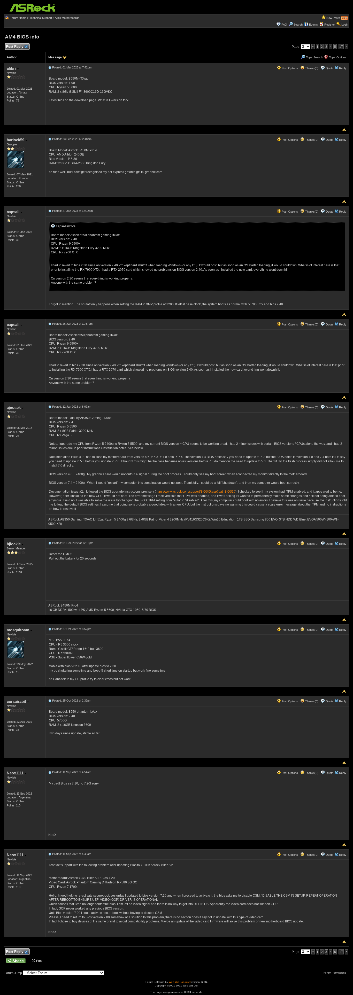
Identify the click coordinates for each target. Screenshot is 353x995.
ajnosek (14, 407)
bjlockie (14, 544)
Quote (329, 68)
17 (341, 47)
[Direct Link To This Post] (49, 67)
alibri (12, 68)
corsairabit (17, 701)
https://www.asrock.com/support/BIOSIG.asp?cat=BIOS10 (195, 491)
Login (344, 24)
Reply (342, 68)
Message (55, 57)
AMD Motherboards (67, 17)
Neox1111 (16, 773)
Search (298, 24)
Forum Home (18, 17)
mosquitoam (18, 630)
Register (329, 24)
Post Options (289, 68)
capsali (13, 211)
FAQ (284, 24)
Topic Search (314, 57)
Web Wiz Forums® (179, 982)
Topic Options (337, 57)
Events (313, 24)
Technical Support (40, 17)
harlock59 (16, 140)
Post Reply (14, 47)
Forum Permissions (335, 972)
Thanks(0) (311, 68)
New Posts (333, 17)
